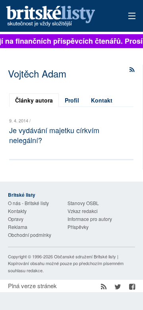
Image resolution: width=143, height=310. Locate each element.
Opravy (15, 218)
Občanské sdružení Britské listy (85, 256)
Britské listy (59, 16)
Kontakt (101, 100)
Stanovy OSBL (83, 203)
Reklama (17, 226)
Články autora (34, 100)
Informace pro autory (90, 218)
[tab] (34, 100)
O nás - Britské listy (28, 203)
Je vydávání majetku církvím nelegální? (54, 135)
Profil (72, 100)
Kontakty (17, 210)
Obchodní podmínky (29, 234)
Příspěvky (78, 226)
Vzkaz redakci (83, 210)
